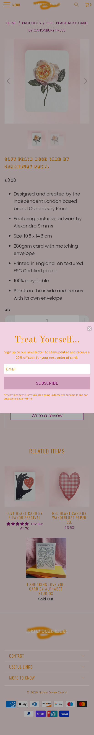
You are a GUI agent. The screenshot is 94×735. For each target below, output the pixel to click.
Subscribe (47, 383)
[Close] (89, 329)
